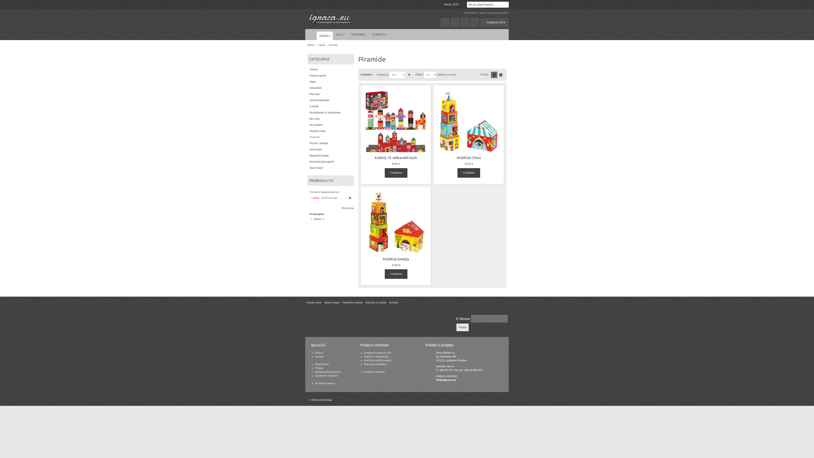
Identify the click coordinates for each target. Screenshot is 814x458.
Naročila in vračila (376, 302)
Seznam (501, 75)
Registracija (322, 364)
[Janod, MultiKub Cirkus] (469, 121)
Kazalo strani (314, 302)
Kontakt (393, 302)
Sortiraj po (383, 74)
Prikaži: (485, 74)
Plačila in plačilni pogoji (377, 360)
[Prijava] (464, 22)
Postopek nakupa (325, 383)
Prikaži (419, 74)
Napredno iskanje (352, 302)
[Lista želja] (454, 22)
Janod (317, 219)
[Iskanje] (506, 5)
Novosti (319, 356)
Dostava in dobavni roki (377, 352)
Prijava (319, 368)
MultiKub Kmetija (396, 259)
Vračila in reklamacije (376, 356)
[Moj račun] (444, 22)
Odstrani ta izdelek (350, 198)
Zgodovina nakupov (326, 375)
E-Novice (463, 319)
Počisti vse (348, 208)
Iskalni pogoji (332, 302)
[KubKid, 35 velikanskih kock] (396, 121)
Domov (319, 352)
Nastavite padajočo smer (409, 75)
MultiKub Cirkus (469, 158)
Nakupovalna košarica (328, 371)
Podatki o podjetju (374, 371)
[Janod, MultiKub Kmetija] (396, 222)
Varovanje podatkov (375, 364)
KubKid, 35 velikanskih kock (396, 158)
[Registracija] (474, 22)
